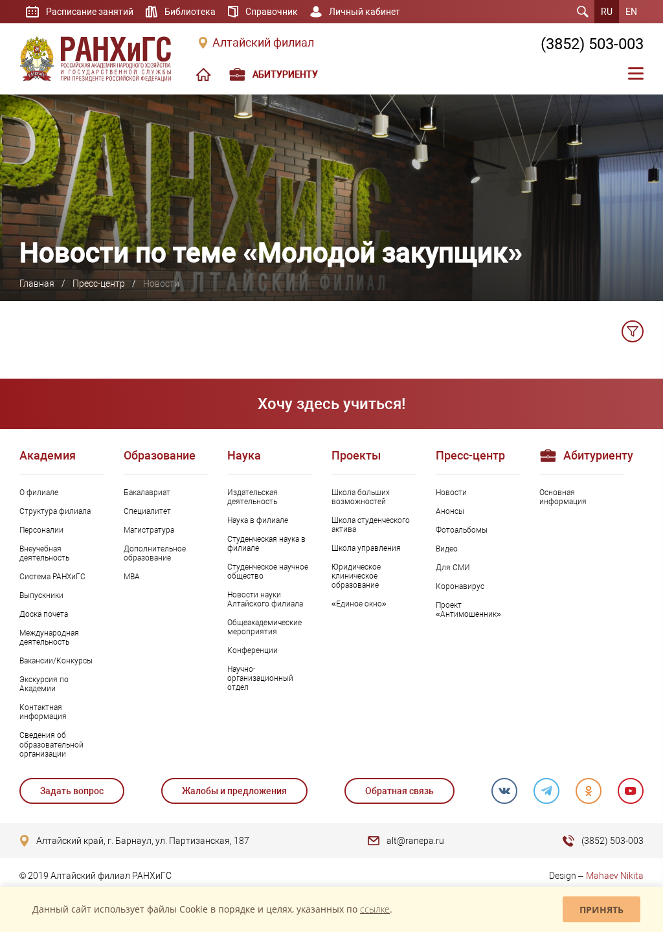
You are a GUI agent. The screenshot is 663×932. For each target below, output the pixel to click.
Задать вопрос (72, 791)
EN (631, 11)
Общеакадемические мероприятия (264, 627)
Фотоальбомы (462, 530)
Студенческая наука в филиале (266, 544)
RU (606, 11)
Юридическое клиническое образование (356, 576)
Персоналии (41, 530)
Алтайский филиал (263, 42)
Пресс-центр (99, 283)
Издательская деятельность (252, 497)
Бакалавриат (147, 492)
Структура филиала (55, 511)
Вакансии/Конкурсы (56, 660)
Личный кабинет (364, 11)
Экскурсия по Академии (44, 684)
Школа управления (366, 548)
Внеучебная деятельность (44, 553)
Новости (451, 492)
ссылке (375, 909)
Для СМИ (453, 567)
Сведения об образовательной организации (51, 744)
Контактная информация (43, 712)
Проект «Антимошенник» (468, 610)
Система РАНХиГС (52, 576)
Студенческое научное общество (267, 571)
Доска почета (43, 614)
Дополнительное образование (155, 553)
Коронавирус (460, 586)
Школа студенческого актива (371, 525)
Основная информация (563, 497)
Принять (601, 910)
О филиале (38, 492)
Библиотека (190, 11)
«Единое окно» (359, 603)
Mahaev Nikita (615, 876)
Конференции (252, 650)
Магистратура (149, 530)
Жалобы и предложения (234, 791)
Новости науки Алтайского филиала (265, 599)
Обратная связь (399, 791)
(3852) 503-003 (592, 44)
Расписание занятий (89, 11)
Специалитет (147, 511)
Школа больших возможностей (361, 497)
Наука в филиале (257, 520)
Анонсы (450, 511)
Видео (447, 548)
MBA (132, 576)
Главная (36, 283)
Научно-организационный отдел (260, 678)
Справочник (271, 11)
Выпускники (41, 595)
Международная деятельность (49, 637)
